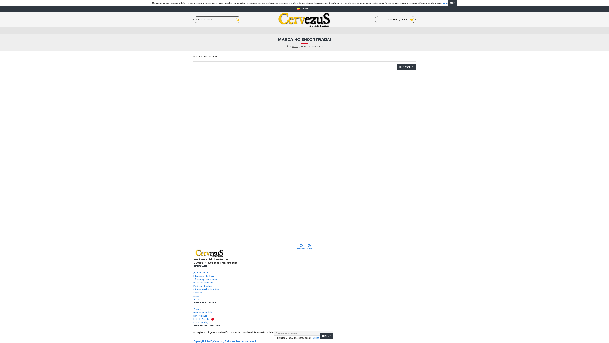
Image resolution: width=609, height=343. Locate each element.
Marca (295, 46)
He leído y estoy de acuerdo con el (305, 338)
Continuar (405, 67)
